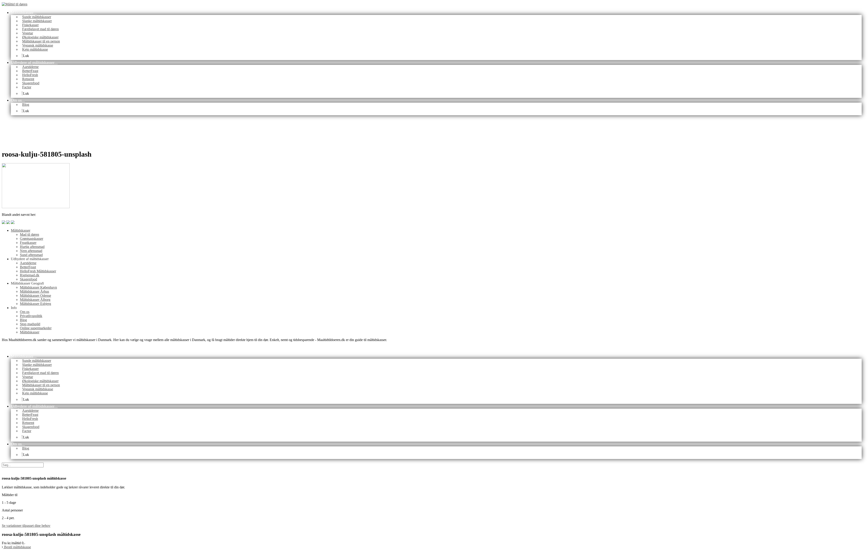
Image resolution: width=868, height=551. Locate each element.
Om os (24, 312)
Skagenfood (28, 279)
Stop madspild (30, 324)
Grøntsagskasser (31, 238)
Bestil (17, 547)
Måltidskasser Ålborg (35, 299)
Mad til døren (29, 234)
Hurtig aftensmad (32, 247)
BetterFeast (28, 267)
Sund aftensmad (31, 255)
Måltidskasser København (38, 287)
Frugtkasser (28, 243)
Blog (23, 320)
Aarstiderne (28, 263)
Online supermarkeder (36, 328)
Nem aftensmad (31, 251)
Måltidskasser (20, 230)
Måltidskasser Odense (35, 295)
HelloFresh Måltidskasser (38, 271)
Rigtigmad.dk (29, 275)
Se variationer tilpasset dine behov (26, 525)
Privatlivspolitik (31, 316)
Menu (36, 4)
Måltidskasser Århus (34, 291)
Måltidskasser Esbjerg (35, 304)
